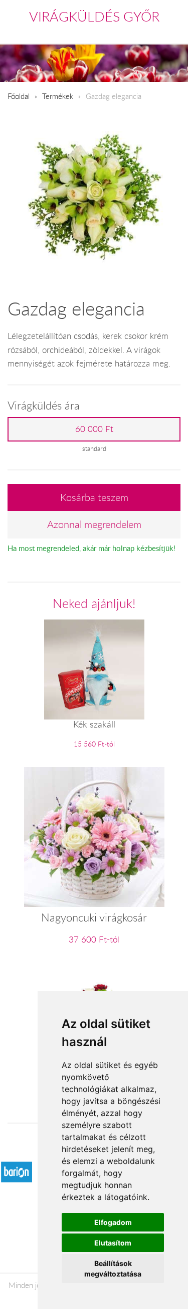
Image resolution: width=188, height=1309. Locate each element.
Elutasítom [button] (112, 1242)
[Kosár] (131, 32)
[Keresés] (153, 32)
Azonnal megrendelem (94, 524)
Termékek (57, 96)
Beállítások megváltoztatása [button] (112, 1268)
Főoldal (19, 96)
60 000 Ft (94, 429)
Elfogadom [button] (113, 1222)
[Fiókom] (173, 32)
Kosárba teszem (94, 497)
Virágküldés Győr (94, 17)
